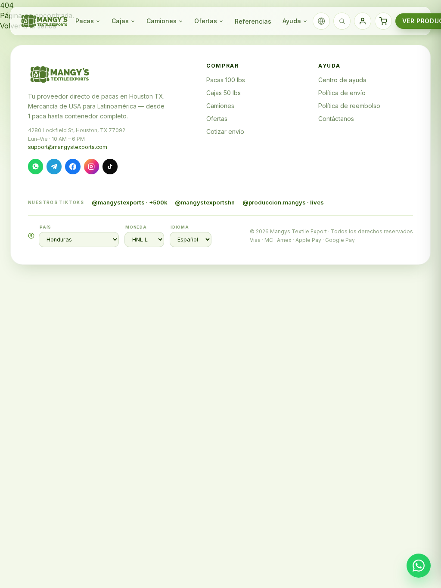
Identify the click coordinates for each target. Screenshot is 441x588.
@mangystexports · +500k (130, 202)
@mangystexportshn (205, 202)
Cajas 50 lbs (223, 92)
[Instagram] (91, 166)
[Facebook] (72, 166)
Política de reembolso (349, 105)
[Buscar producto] (342, 21)
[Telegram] (54, 166)
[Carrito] (383, 21)
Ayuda (292, 21)
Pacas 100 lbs (225, 80)
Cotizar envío (225, 131)
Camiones (161, 21)
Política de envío (342, 92)
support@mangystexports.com (67, 147)
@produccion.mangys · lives (283, 202)
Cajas (120, 21)
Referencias (253, 21)
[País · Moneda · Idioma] (321, 21)
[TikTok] (110, 166)
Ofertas (205, 21)
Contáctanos (336, 118)
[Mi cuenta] (362, 21)
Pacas (84, 21)
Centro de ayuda (342, 80)
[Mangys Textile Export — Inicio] (44, 21)
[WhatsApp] (35, 166)
